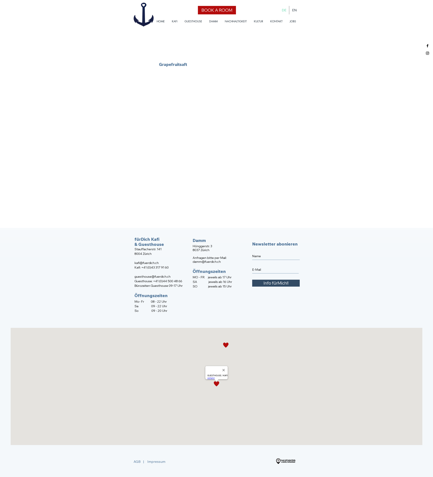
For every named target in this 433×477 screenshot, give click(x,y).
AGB (137, 461)
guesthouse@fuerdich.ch (152, 276)
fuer (208, 262)
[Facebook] (427, 46)
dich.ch (216, 262)
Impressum (156, 461)
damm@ (199, 262)
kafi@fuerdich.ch (146, 263)
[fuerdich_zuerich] (427, 53)
